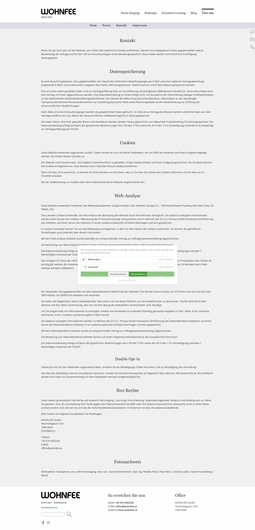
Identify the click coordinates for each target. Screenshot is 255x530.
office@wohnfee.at (126, 506)
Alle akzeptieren (138, 274)
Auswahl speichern (118, 274)
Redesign (150, 13)
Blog (194, 13)
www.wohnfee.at (127, 510)
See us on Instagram (48, 523)
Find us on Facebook (43, 523)
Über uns (208, 13)
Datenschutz (132, 280)
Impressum (139, 25)
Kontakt (121, 25)
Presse (106, 25)
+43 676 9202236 (124, 502)
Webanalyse (94, 259)
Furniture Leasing (174, 13)
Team (93, 25)
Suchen (69, 514)
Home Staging (130, 13)
